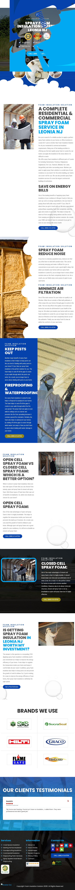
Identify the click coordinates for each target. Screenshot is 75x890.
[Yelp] (57, 849)
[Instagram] (57, 845)
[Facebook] (53, 845)
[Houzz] (62, 849)
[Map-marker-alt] (53, 849)
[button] (72, 4)
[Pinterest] (70, 845)
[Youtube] (62, 845)
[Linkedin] (66, 845)
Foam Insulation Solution (34, 886)
